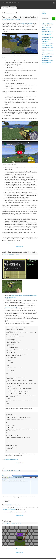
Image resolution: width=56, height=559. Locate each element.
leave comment (19, 246)
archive (43, 11)
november (45, 41)
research (44, 49)
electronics (44, 29)
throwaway (45, 56)
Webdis (9, 299)
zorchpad (44, 64)
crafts (47, 27)
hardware (46, 37)
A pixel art (6, 520)
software (51, 50)
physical (49, 43)
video (43, 58)
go (52, 31)
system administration (48, 54)
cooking (43, 27)
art (5, 548)
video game (46, 58)
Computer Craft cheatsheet (9, 509)
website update (24, 511)
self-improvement (45, 50)
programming (49, 45)
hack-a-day (47, 34)
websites (43, 62)
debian (50, 27)
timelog (51, 56)
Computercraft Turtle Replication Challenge (19, 17)
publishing (44, 47)
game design (44, 31)
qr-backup (48, 47)
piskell (52, 43)
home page (18, 507)
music (49, 39)
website (18, 511)
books (50, 25)
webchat (9, 504)
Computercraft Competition (26, 23)
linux (51, 37)
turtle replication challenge (11, 307)
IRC (3, 468)
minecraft (7, 242)
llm (42, 39)
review (47, 49)
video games (45, 60)
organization (44, 43)
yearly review (48, 62)
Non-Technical (5, 7)
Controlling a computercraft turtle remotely (19, 251)
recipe (52, 47)
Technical (13, 7)
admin (4, 19)
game (48, 29)
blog (42, 25)
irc (11, 511)
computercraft (12, 242)
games (49, 31)
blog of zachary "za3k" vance (11, 2)
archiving (44, 24)
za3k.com (44, 13)
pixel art (19, 548)
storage (43, 52)
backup (51, 24)
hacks (12, 459)
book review (46, 25)
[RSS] (54, 3)
